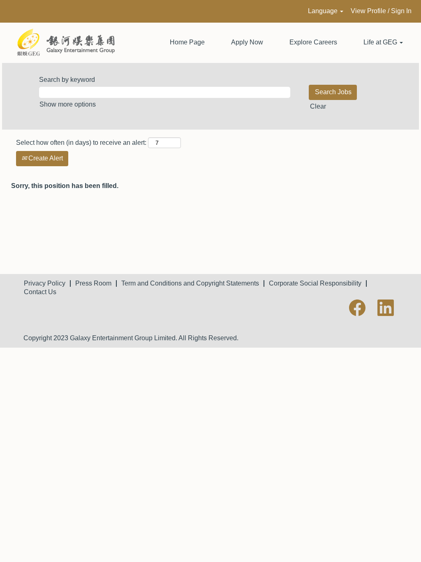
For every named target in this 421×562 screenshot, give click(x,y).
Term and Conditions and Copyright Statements (190, 283)
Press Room (93, 283)
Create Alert (45, 158)
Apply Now (247, 42)
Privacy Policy (44, 283)
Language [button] (323, 10)
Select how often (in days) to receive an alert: (81, 142)
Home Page (187, 42)
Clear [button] (318, 106)
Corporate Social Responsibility (315, 283)
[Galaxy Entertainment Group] (62, 43)
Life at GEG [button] (381, 42)
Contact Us (40, 291)
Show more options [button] (67, 104)
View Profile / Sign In (381, 10)
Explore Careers (313, 42)
